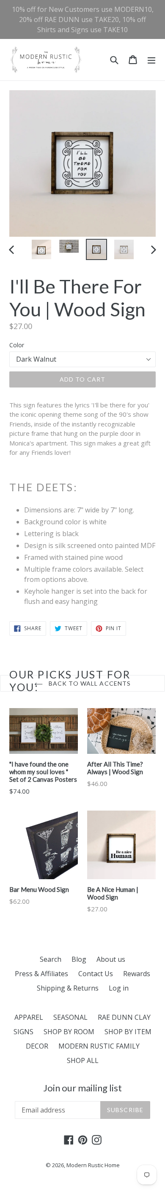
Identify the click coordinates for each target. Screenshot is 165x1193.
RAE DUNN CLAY (124, 1017)
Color (16, 345)
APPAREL (28, 1017)
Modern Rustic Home (93, 1165)
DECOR (37, 1046)
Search (50, 959)
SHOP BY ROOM (69, 1031)
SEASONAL (70, 1017)
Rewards (136, 973)
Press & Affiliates (41, 973)
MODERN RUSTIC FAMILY (99, 1046)
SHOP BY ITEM (127, 1031)
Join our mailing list (82, 1087)
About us (110, 959)
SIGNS (23, 1031)
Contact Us (95, 973)
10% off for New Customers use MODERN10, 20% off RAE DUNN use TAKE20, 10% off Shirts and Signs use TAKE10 (83, 19)
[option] (41, 249)
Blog (79, 959)
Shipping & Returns (68, 988)
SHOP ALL (83, 1060)
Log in (119, 988)
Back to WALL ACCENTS (89, 683)
